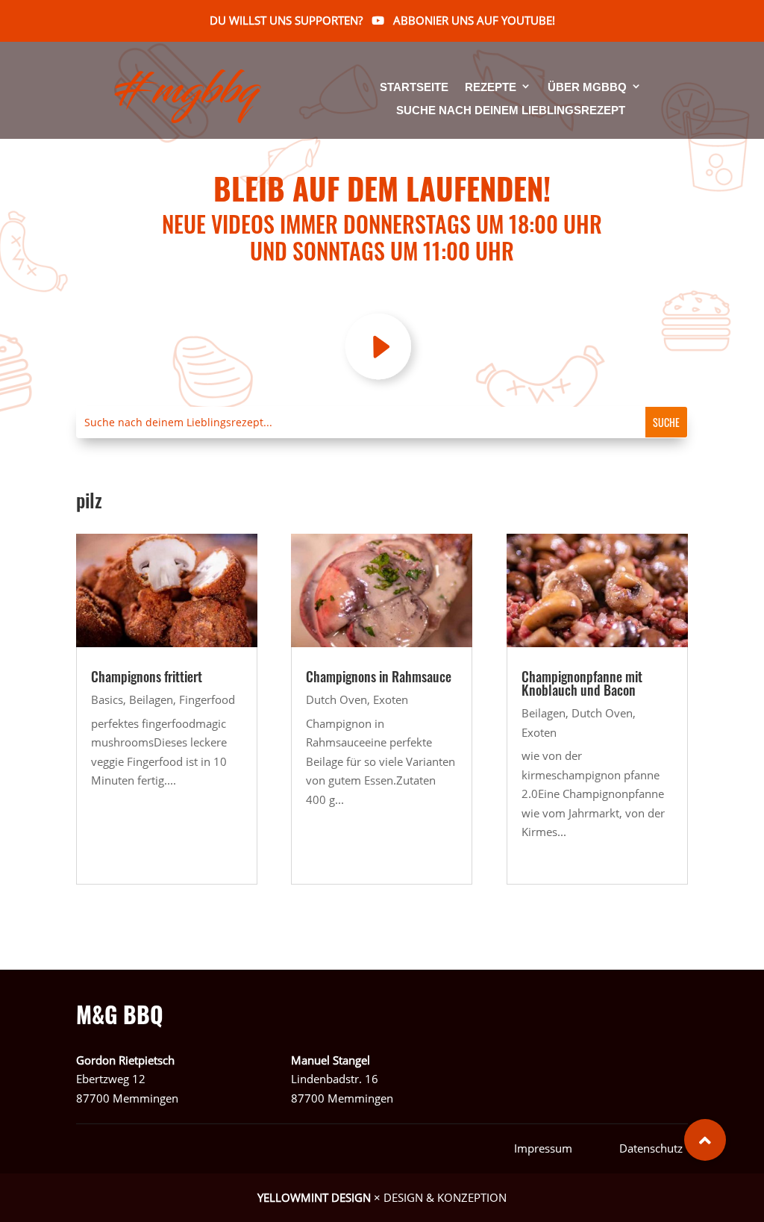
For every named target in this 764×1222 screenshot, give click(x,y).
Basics (107, 699)
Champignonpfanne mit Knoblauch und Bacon (582, 683)
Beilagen (151, 699)
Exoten (390, 699)
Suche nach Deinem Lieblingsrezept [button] (510, 110)
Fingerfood (207, 699)
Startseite (414, 87)
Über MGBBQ (587, 87)
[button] (705, 1140)
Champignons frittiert (146, 676)
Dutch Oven (336, 699)
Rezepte (490, 87)
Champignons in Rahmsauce (378, 676)
